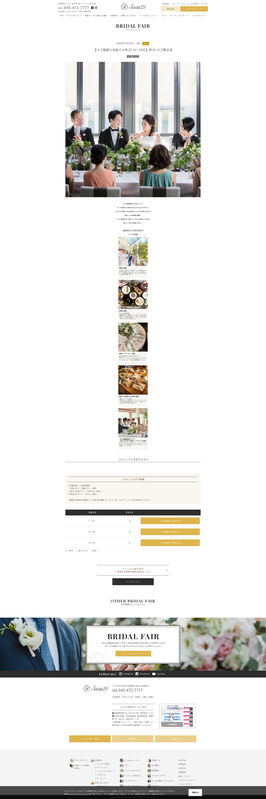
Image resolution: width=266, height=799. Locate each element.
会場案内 (114, 15)
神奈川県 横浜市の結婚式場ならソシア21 (133, 6)
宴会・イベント (185, 776)
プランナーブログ (179, 4)
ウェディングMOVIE (132, 775)
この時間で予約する (170, 520)
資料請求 (165, 4)
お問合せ (175, 738)
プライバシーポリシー (187, 780)
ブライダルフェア (194, 8)
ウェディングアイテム (132, 786)
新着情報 (155, 770)
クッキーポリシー (186, 784)
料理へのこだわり (128, 15)
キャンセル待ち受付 (133, 570)
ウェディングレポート (179, 15)
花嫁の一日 (156, 760)
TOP (61, 15)
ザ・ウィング (102, 767)
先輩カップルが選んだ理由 (96, 15)
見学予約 (170, 8)
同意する (195, 792)
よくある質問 (193, 4)
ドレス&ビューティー (132, 760)
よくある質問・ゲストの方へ (163, 781)
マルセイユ (101, 774)
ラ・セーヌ (101, 778)
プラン (164, 15)
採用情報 (182, 772)
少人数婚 (155, 765)
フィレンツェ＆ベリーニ (106, 771)
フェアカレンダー (133, 581)
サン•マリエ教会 (103, 764)
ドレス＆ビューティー (148, 15)
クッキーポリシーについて (79, 794)
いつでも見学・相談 (89, 738)
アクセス (204, 4)
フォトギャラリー (199, 15)
